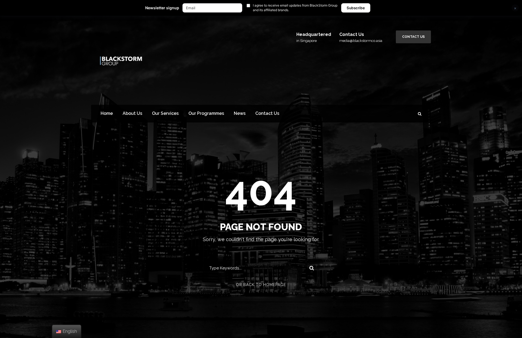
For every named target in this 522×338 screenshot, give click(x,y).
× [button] (515, 8)
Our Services (165, 113)
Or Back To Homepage (261, 284)
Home (107, 113)
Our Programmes (206, 113)
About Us (132, 113)
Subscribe (356, 8)
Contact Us (413, 37)
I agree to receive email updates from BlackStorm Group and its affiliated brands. (295, 7)
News (240, 113)
